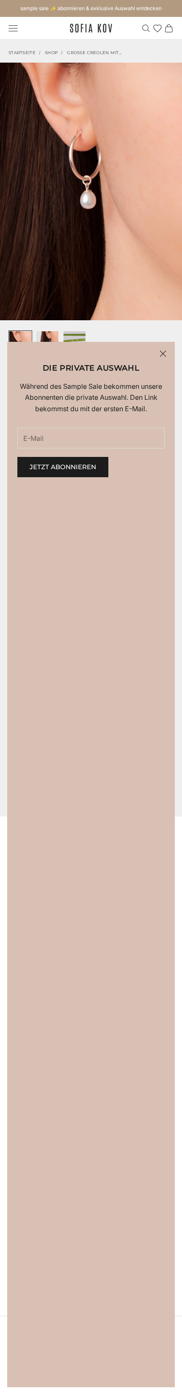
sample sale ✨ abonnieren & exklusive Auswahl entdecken (91, 8)
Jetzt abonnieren (63, 467)
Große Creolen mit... (94, 52)
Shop (51, 52)
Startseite (22, 52)
